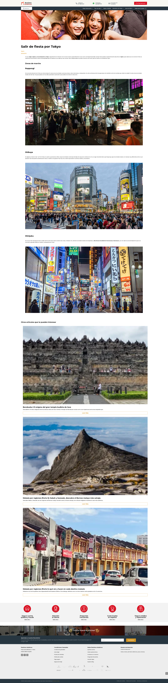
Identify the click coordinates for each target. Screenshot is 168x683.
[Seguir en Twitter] (22, 655)
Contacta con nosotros (92, 654)
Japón (22, 51)
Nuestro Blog (90, 661)
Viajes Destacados (87, 8)
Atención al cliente (55, 616)
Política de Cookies (121, 680)
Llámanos (81, 3)
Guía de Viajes (128, 8)
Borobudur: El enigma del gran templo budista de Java (47, 407)
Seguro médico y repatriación (141, 616)
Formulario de (114, 3)
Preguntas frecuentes (84, 616)
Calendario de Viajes (117, 8)
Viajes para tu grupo (139, 8)
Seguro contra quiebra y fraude (27, 616)
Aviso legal (56, 652)
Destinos (26, 8)
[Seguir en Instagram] (27, 655)
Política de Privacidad (131, 680)
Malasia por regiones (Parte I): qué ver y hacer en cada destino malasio (54, 589)
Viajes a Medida (107, 8)
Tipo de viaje (97, 8)
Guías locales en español (112, 616)
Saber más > (27, 619)
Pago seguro (57, 659)
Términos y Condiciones (142, 680)
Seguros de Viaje (58, 661)
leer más (85, 413)
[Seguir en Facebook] (25, 655)
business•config (56, 680)
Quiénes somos (91, 649)
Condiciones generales (59, 649)
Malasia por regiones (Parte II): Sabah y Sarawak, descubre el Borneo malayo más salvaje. (62, 498)
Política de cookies (58, 657)
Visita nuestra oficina (92, 652)
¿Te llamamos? (140, 3)
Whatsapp (98, 3)
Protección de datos (59, 654)
